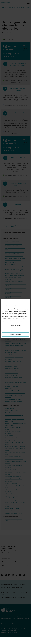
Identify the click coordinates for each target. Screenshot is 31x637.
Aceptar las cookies (15, 325)
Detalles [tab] (16, 301)
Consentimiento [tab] (6, 301)
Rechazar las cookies (15, 334)
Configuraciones (15, 329)
